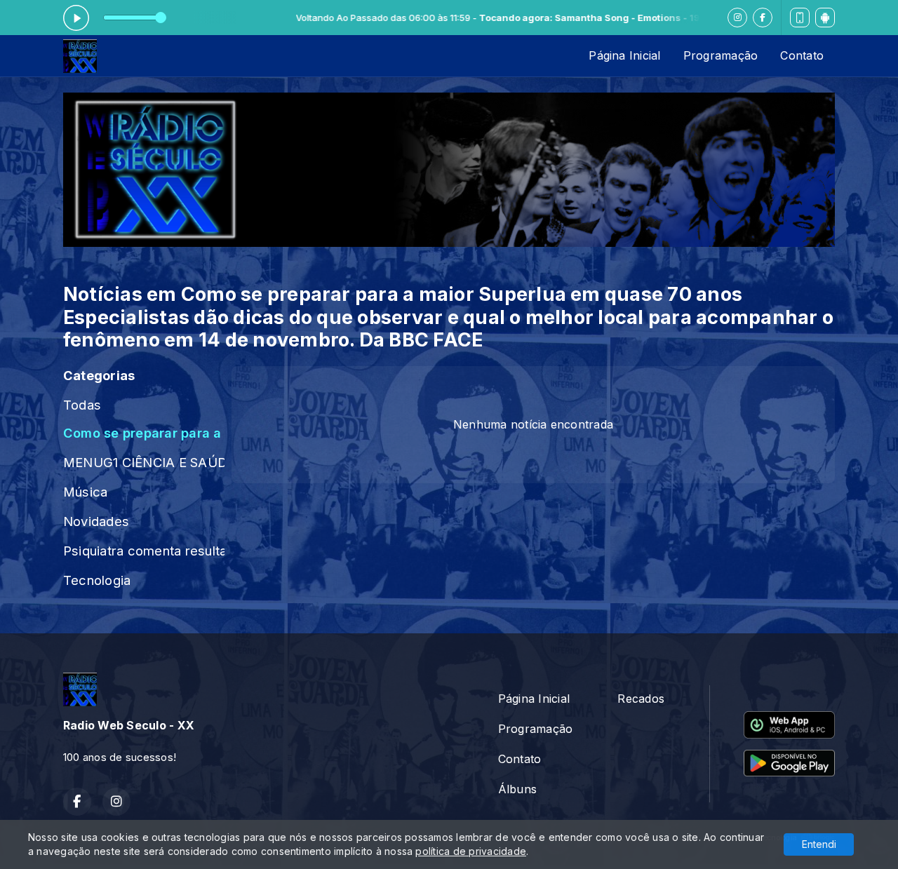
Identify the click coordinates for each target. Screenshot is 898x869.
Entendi (819, 844)
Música (85, 491)
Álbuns (517, 789)
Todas (82, 404)
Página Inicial (624, 55)
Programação (720, 55)
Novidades (96, 521)
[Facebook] (762, 17)
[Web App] (800, 17)
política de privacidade (470, 851)
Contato (802, 55)
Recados (640, 699)
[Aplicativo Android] (825, 17)
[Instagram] (737, 17)
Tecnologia (96, 580)
